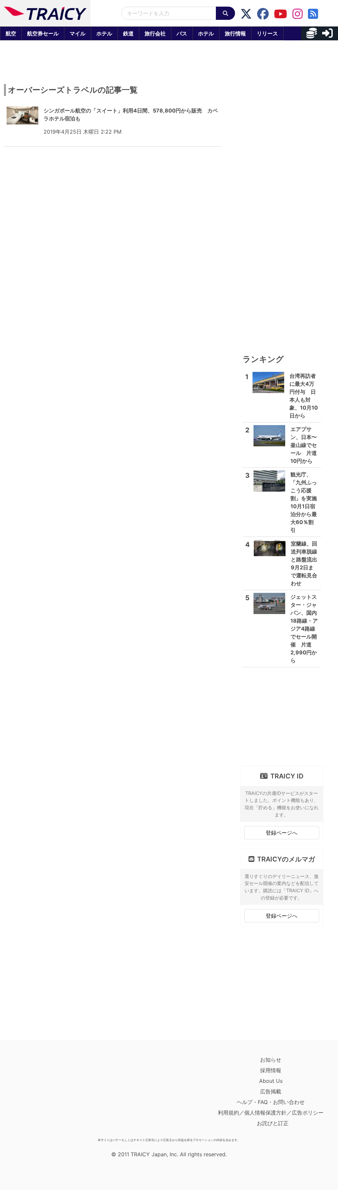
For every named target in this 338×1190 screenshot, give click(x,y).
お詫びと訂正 (272, 1123)
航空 (11, 33)
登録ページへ (281, 832)
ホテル (104, 33)
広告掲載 (270, 1091)
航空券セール (43, 33)
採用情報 (270, 1070)
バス (182, 33)
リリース (267, 33)
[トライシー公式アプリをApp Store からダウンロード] (45, 1094)
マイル (77, 33)
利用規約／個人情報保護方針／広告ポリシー (270, 1112)
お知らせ (270, 1059)
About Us (271, 1081)
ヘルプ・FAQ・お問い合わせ (271, 1102)
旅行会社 (155, 33)
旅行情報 (235, 33)
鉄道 (128, 33)
